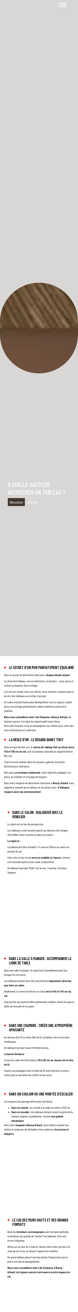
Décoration (16, 502)
